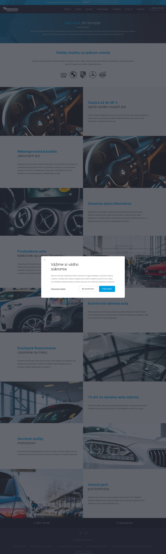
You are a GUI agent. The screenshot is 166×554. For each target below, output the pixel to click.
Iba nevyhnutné (88, 289)
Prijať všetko (107, 289)
